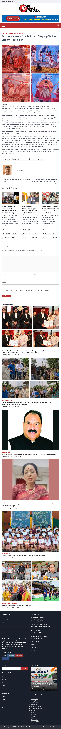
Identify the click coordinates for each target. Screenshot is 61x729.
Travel (3, 631)
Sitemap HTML (34, 722)
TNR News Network (7, 456)
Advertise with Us (35, 706)
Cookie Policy (34, 699)
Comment (5, 254)
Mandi (45, 681)
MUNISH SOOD (6, 354)
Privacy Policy (34, 701)
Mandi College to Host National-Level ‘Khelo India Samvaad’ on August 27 (42, 684)
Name (4, 275)
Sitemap (32, 644)
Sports (3, 625)
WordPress (53, 727)
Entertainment (5, 617)
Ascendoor (39, 727)
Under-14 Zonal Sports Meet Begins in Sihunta (16, 605)
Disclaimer (33, 704)
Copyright (33, 710)
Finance (3, 628)
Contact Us (33, 653)
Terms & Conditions (36, 708)
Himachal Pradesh (18, 33)
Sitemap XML (34, 720)
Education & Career (7, 33)
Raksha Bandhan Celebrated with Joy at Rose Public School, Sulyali (23, 555)
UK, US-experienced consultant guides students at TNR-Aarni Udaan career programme (10, 210)
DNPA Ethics (34, 712)
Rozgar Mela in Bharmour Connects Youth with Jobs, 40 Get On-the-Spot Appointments (50, 210)
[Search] (58, 25)
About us (33, 718)
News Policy (33, 647)
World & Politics (5, 619)
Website (4, 282)
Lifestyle (4, 622)
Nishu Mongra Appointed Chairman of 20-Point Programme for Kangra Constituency (29, 454)
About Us (32, 650)
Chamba (4, 603)
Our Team (33, 714)
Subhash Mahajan (7, 607)
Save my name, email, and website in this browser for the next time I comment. (27, 290)
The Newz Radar (20, 727)
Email (34, 275)
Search (4, 666)
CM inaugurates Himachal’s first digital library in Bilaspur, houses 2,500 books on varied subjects (30, 211)
